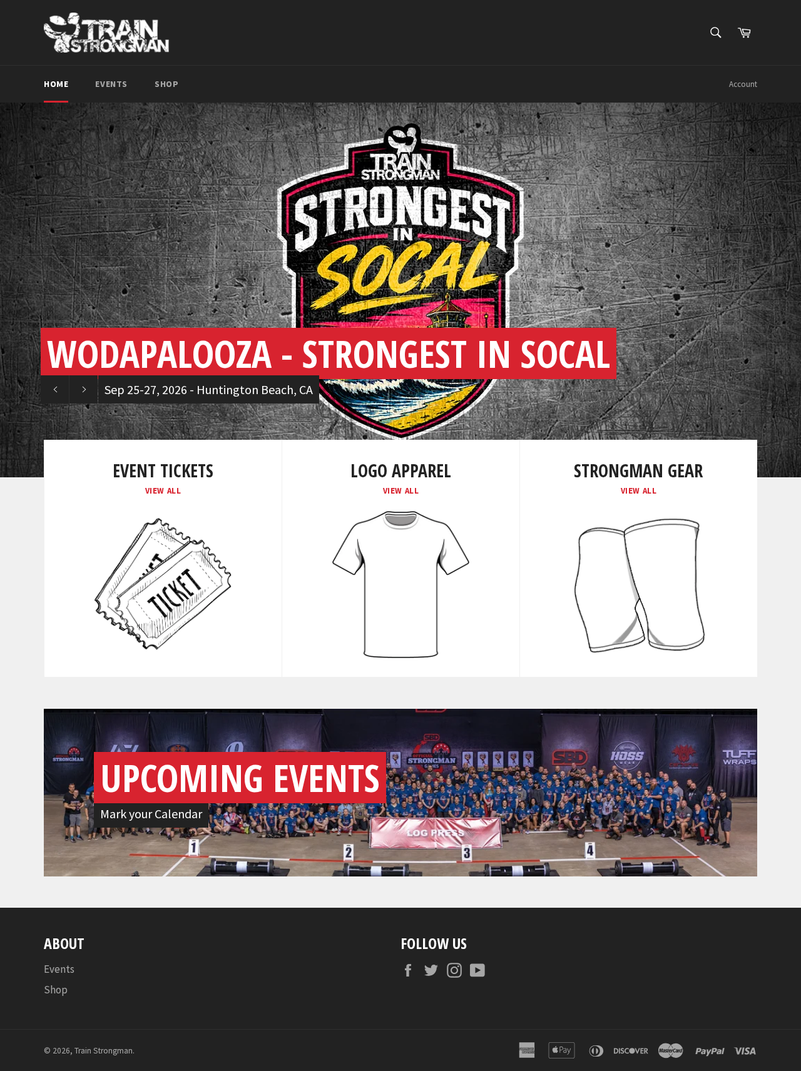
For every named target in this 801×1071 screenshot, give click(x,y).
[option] (400, 289)
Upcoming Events (240, 777)
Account (743, 84)
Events (111, 83)
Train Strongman (103, 1050)
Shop (166, 83)
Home (56, 83)
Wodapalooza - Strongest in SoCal (328, 353)
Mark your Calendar (151, 813)
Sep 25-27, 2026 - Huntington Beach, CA (209, 389)
